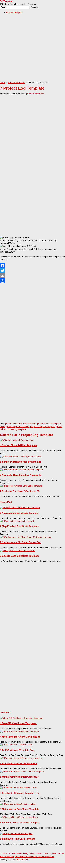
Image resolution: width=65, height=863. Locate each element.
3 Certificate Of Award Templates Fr (19, 793)
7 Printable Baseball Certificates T (18, 763)
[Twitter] (32, 270)
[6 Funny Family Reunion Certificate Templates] (22, 771)
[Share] (32, 280)
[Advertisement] (32, 48)
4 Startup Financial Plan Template (18, 445)
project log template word (17, 426)
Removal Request (14, 12)
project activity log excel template (20, 423)
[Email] (32, 275)
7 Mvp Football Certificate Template (19, 526)
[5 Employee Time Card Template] (16, 833)
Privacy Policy (27, 854)
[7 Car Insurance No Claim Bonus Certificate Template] (25, 537)
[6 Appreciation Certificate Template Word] (20, 507)
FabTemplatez (6, 1)
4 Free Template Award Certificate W (20, 736)
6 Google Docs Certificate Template (19, 555)
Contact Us (5, 854)
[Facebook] (32, 265)
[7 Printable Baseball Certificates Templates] (21, 758)
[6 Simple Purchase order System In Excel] (20, 456)
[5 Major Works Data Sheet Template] (18, 804)
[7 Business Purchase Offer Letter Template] (21, 486)
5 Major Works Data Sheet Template (19, 809)
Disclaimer (16, 854)
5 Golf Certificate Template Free (17, 750)
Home (2, 82)
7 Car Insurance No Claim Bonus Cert (20, 542)
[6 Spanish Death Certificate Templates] (19, 817)
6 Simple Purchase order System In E (20, 461)
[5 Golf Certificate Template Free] (16, 745)
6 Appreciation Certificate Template (19, 513)
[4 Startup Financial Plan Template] (16, 440)
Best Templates (7, 856)
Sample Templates (16, 82)
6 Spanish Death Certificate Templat (19, 822)
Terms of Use (58, 854)
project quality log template (42, 426)
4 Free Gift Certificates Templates (18, 723)
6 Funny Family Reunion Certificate (19, 776)
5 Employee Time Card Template (17, 838)
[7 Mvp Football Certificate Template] (17, 521)
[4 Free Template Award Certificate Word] (19, 731)
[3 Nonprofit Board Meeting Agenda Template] (21, 470)
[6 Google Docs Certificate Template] (17, 550)
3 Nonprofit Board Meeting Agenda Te (20, 475)
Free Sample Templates (26, 856)
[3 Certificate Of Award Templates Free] (18, 788)
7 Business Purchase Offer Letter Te (20, 491)
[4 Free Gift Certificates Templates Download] (21, 718)
